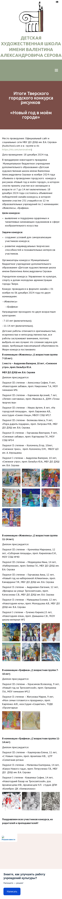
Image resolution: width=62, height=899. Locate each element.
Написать (12, 891)
